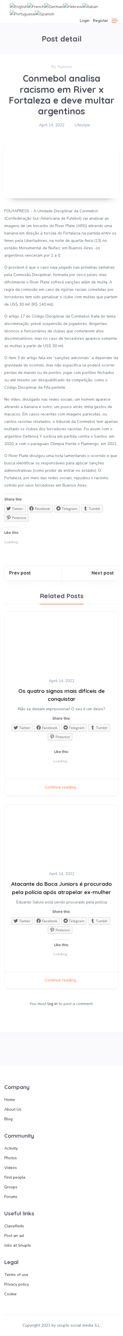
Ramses (65, 66)
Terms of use (16, 1274)
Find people (14, 1177)
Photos (10, 1158)
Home (9, 1099)
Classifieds (14, 1226)
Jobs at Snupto (17, 1245)
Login (85, 20)
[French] (35, 6)
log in (52, 1003)
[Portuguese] (22, 14)
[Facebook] (15, 1049)
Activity (11, 1148)
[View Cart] (74, 20)
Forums (10, 1196)
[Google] (62, 1049)
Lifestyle (82, 125)
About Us (12, 1109)
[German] (53, 6)
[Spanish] (44, 14)
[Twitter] (38, 1049)
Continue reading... (61, 787)
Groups (10, 1187)
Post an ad (14, 1235)
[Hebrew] (72, 6)
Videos (10, 1167)
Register (100, 20)
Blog (8, 1119)
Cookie (10, 1294)
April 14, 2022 (51, 125)
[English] (18, 6)
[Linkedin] (108, 1049)
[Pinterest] (85, 1049)
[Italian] (90, 6)
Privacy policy (16, 1284)
